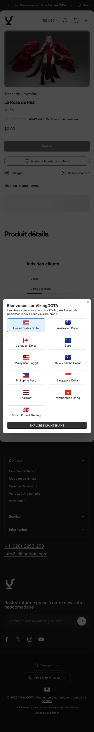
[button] (26, 325)
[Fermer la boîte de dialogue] (88, 302)
